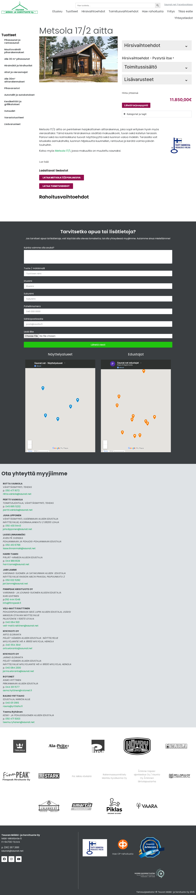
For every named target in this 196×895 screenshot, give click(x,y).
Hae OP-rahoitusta (122, 854)
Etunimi (28, 281)
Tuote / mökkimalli (34, 268)
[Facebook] (4, 859)
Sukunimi (29, 294)
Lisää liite (29, 332)
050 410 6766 (12, 545)
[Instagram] (11, 859)
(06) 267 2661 (11, 847)
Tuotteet (72, 11)
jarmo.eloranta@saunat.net (18, 671)
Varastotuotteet (14, 117)
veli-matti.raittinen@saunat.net (20, 625)
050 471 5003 (12, 718)
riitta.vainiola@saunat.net (17, 494)
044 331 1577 (12, 687)
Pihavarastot (12, 88)
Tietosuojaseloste (145, 892)
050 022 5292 (12, 580)
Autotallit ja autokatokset (19, 95)
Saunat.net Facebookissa (178, 4)
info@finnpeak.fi (12, 603)
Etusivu (57, 11)
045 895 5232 (13, 506)
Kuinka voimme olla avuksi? (39, 248)
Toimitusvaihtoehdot (123, 11)
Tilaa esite (185, 11)
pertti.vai (8, 510)
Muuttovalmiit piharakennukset (14, 51)
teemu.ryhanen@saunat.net (19, 722)
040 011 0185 (12, 702)
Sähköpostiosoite (33, 319)
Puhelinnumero (32, 306)
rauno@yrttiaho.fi (13, 706)
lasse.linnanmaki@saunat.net (19, 548)
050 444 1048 (12, 599)
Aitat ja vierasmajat (16, 72)
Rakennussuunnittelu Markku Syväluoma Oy (114, 776)
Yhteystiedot (183, 18)
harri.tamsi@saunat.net (16, 564)
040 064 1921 (12, 622)
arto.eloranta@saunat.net (17, 648)
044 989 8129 (13, 561)
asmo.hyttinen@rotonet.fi (17, 690)
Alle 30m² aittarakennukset (14, 80)
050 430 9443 (13, 525)
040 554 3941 (13, 645)
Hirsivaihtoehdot (93, 11)
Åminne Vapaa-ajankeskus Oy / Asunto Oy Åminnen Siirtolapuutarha (147, 776)
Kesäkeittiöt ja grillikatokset (12, 103)
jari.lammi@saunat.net (15, 583)
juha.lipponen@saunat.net (17, 529)
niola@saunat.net (23, 510)
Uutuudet (9, 111)
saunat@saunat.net (12, 850)
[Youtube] (19, 859)
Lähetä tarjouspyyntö (136, 105)
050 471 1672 (12, 490)
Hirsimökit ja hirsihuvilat (18, 65)
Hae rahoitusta (153, 11)
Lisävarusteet (12, 124)
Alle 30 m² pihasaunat (17, 59)
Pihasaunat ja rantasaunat (12, 41)
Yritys (171, 11)
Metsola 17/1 (62, 151)
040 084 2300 (13, 667)
